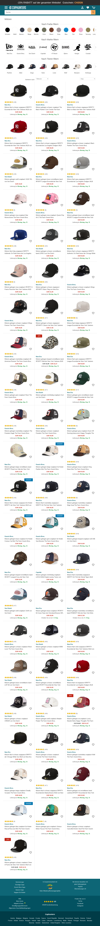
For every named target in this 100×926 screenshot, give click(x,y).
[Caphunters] (30, 7)
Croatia (38, 918)
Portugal (76, 920)
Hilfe (19, 899)
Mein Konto (19, 901)
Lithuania (49, 920)
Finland (88, 918)
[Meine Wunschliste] (88, 7)
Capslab (38, 572)
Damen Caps (20, 890)
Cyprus (43, 918)
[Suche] (93, 12)
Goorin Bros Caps (19, 887)
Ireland (34, 920)
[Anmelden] (82, 7)
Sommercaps (20, 882)
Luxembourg (58, 920)
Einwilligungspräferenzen (19, 906)
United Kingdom (55, 923)
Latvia (43, 920)
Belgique (18, 918)
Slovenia (31, 923)
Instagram (80, 906)
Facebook (80, 903)
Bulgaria (25, 918)
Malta (64, 920)
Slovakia (89, 920)
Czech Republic (52, 918)
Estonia (82, 918)
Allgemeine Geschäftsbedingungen (19, 908)
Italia (38, 920)
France (10, 920)
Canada (31, 918)
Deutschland (69, 918)
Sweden (38, 923)
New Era (7, 105)
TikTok (80, 901)
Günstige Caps (19, 884)
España (76, 918)
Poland (70, 920)
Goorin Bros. (40, 105)
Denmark (61, 918)
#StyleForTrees (19, 903)
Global (16, 920)
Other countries (66, 923)
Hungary (27, 920)
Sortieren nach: (30, 79)
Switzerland (45, 923)
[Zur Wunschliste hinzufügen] (30, 97)
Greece (21, 920)
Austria (12, 918)
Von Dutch (8, 177)
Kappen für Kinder (19, 892)
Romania (83, 920)
